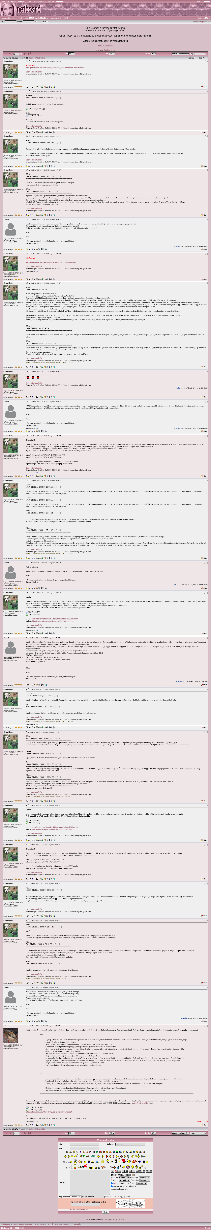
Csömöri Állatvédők (37, 58)
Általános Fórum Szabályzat (59, 1224)
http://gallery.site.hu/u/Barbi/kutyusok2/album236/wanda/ (55, 619)
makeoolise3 (63, 18)
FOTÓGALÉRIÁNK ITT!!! (105, 50)
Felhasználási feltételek (22, 1224)
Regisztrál (5, 2)
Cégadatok (5, 1224)
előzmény (177, 246)
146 (206, 18)
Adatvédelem (40, 1224)
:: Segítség (58, 2)
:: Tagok (28, 2)
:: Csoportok (48, 2)
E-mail (208, 1228)
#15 (36, 428)
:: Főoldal (206, 2)
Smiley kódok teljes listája (80, 1210)
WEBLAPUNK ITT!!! (106, 46)
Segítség (77, 1224)
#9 (36, 724)
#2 (36, 1121)
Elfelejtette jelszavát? (202, 22)
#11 (36, 630)
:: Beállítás (20, 2)
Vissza (199, 2)
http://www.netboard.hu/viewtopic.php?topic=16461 (52, 621)
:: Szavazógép (37, 2)
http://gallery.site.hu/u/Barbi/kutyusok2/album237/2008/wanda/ (51, 262)
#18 (36, 271)
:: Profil (12, 2)
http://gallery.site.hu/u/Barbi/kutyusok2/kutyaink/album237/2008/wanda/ (55, 68)
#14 (36, 473)
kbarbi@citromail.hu (140, 1103)
